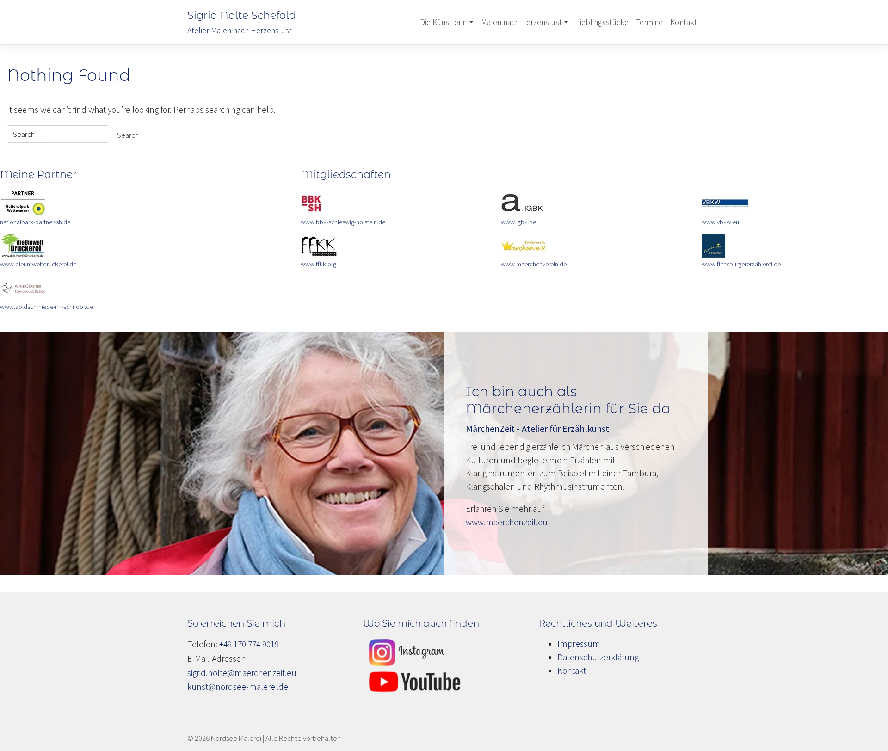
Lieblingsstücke (602, 22)
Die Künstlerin (443, 22)
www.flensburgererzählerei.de (741, 264)
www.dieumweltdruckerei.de (38, 264)
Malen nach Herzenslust (521, 22)
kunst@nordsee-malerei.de (237, 686)
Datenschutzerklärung (598, 657)
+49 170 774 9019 (249, 644)
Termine (649, 22)
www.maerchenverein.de (534, 264)
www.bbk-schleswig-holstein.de (343, 222)
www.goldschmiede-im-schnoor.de (46, 306)
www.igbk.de (518, 222)
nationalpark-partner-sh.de (35, 222)
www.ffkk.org (318, 264)
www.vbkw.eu (720, 222)
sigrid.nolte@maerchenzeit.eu (241, 672)
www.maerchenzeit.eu (507, 522)
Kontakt (683, 22)
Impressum (578, 643)
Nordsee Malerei (236, 738)
